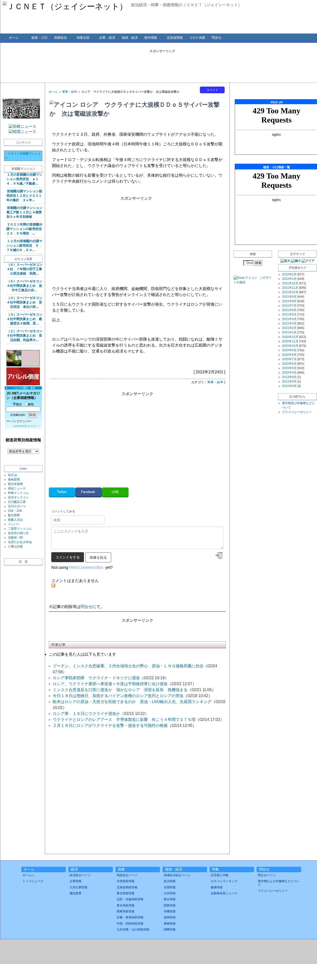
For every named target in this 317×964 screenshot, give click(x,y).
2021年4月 (289, 319)
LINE (115, 492)
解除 (31, 404)
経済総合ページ (80, 875)
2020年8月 (289, 354)
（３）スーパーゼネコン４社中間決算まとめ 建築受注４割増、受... (24, 319)
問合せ (216, 37)
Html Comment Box (86, 567)
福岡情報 (170, 917)
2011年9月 (289, 381)
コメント (212, 90)
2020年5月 (289, 368)
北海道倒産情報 (127, 887)
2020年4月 (289, 372)
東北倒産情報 (125, 893)
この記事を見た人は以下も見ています (82, 654)
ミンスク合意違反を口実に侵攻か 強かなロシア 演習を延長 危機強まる (120, 690)
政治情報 (170, 881)
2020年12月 (290, 337)
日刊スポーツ (17, 506)
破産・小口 (39, 37)
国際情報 (170, 929)
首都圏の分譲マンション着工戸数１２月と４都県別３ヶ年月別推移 (24, 212)
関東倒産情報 (125, 911)
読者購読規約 (17, 415)
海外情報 (150, 37)
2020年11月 (290, 341)
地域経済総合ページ (177, 875)
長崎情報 (170, 923)
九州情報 (170, 893)
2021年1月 (289, 332)
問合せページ (267, 875)
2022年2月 (289, 274)
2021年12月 (290, 283)
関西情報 (170, 905)
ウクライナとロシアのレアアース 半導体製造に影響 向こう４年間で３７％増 (124, 719)
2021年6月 (289, 310)
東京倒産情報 (125, 905)
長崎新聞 (14, 479)
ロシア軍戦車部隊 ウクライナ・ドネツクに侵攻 (96, 678)
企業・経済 (107, 37)
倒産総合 (60, 37)
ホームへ (28, 875)
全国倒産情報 (125, 881)
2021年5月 (289, 314)
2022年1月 (289, 279)
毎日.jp (12, 475)
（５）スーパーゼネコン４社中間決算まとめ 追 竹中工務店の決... (26, 285)
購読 (19, 404)
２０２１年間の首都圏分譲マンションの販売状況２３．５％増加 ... (24, 229)
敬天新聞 (14, 515)
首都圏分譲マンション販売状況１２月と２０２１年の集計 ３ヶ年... (24, 195)
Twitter (62, 492)
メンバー (14, 524)
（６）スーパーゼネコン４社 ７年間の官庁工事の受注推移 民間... (24, 269)
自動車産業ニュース (224, 893)
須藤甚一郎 (15, 537)
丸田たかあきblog (20, 542)
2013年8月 (289, 377)
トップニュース (33, 881)
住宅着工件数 (220, 875)
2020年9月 (289, 350)
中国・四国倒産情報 (130, 923)
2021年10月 (290, 292)
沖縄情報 (170, 911)
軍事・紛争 (69, 92)
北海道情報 (175, 37)
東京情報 (170, 899)
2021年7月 (289, 305)
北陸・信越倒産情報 (130, 899)
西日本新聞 (15, 484)
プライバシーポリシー (297, 412)
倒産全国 (83, 37)
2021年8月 (289, 301)
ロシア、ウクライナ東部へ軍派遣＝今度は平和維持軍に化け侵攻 (110, 684)
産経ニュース (17, 488)
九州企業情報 (78, 887)
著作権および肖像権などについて (278, 882)
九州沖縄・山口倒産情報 (133, 929)
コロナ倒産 (197, 37)
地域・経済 (130, 37)
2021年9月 (289, 296)
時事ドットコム (18, 493)
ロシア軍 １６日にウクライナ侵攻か (86, 713)
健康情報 (217, 887)
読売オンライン (18, 497)
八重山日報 (15, 546)
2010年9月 (289, 386)
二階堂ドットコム (20, 528)
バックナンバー (21, 421)
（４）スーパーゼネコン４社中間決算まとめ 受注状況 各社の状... (24, 302)
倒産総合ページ (127, 875)
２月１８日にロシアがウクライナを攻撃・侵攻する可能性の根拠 (110, 725)
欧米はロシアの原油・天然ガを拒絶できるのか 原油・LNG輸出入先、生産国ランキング (132, 702)
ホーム (14, 37)
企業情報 (75, 881)
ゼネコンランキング (224, 881)
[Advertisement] (162, 64)
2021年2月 (289, 328)
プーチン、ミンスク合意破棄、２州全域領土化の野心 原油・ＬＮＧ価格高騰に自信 (128, 666)
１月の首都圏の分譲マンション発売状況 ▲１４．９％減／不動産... (24, 179)
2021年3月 (289, 323)
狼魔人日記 (15, 519)
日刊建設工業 (17, 502)
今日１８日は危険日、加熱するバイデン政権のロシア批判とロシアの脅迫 (118, 696)
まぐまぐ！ (34, 425)
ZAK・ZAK (15, 511)
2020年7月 (289, 359)
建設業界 (75, 893)
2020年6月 (289, 363)
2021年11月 (290, 287)
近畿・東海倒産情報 (130, 917)
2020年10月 (290, 346)
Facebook (88, 492)
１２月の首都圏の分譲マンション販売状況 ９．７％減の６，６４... (24, 245)
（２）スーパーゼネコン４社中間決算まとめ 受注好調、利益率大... (24, 335)
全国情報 (170, 887)
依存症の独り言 (18, 533)
